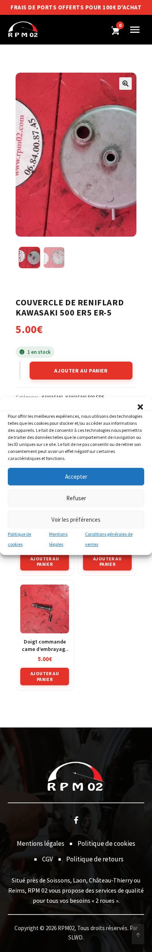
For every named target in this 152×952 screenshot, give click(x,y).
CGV (47, 859)
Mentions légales (40, 843)
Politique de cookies (106, 843)
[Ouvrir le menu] (134, 29)
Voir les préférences (76, 519)
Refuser (76, 498)
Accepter (76, 476)
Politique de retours (95, 859)
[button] (140, 407)
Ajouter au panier (81, 370)
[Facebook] (76, 819)
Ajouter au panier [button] (44, 561)
